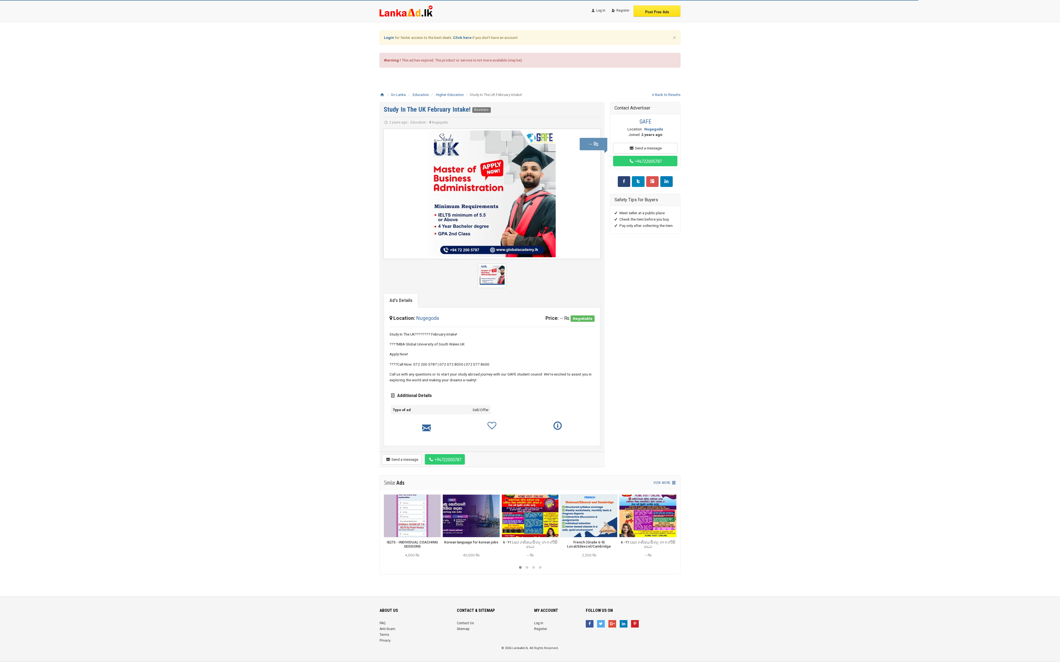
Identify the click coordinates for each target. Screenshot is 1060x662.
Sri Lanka (398, 94)
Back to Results (667, 94)
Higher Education (450, 94)
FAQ (383, 623)
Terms (384, 635)
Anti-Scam (387, 629)
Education (421, 94)
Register (622, 10)
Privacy (385, 640)
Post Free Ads (657, 11)
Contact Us (465, 623)
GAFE (645, 121)
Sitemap (463, 629)
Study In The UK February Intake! (428, 109)
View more (662, 483)
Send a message (404, 459)
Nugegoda (427, 318)
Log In (600, 10)
